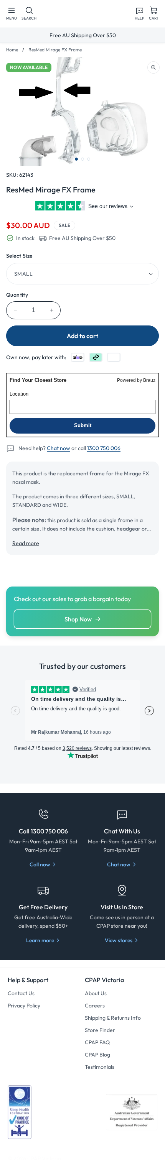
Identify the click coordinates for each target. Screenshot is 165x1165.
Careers (95, 1005)
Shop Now (78, 619)
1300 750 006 (103, 448)
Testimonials (99, 1066)
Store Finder (100, 1030)
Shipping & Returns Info (113, 1017)
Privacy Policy (24, 1005)
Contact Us (21, 993)
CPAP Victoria (44, 1158)
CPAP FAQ (97, 1042)
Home (12, 50)
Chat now (58, 448)
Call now (40, 864)
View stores (118, 940)
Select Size (19, 255)
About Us (96, 993)
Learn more (40, 940)
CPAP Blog (97, 1054)
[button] (11, 13)
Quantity (17, 294)
